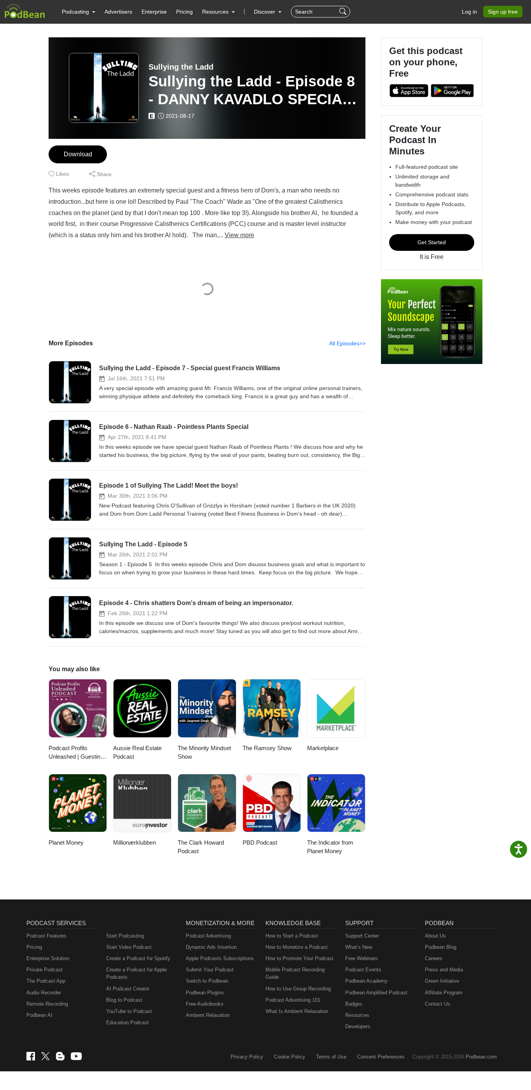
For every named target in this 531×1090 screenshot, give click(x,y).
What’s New (358, 947)
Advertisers (118, 12)
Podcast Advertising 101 (293, 1000)
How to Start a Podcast (292, 936)
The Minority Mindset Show (204, 752)
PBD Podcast (260, 842)
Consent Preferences (381, 1057)
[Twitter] (45, 1056)
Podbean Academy (366, 981)
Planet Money (66, 842)
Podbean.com (481, 1057)
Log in (469, 12)
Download (78, 154)
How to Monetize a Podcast (297, 947)
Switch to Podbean (207, 981)
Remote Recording (47, 1004)
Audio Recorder (43, 993)
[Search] (344, 11)
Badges (353, 1004)
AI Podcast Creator (127, 989)
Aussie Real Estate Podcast (137, 752)
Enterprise (154, 12)
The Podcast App (45, 981)
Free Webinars (361, 958)
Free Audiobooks (205, 1004)
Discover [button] (265, 12)
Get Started (431, 242)
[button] (78, 11)
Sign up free (503, 12)
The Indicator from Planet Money (330, 847)
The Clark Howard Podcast (201, 847)
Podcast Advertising (208, 936)
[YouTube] (76, 1056)
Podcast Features (46, 936)
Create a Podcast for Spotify (138, 958)
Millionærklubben (134, 842)
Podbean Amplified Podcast (376, 993)
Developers (357, 1026)
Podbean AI (39, 1015)
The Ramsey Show (267, 748)
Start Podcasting (125, 936)
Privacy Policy (247, 1057)
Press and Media (444, 970)
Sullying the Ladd (180, 67)
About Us (435, 936)
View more (239, 235)
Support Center (362, 936)
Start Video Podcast (129, 947)
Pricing (184, 12)
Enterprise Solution (47, 958)
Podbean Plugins (205, 993)
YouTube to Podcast (129, 1011)
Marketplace (323, 748)
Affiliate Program (444, 993)
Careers (433, 958)
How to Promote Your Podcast (300, 958)
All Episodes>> (347, 343)
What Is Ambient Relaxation (297, 1011)
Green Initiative (442, 981)
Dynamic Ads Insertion (211, 947)
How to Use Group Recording (298, 989)
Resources (357, 1015)
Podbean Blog (440, 947)
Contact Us (437, 1004)
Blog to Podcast (124, 1000)
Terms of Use (331, 1057)
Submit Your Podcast (210, 970)
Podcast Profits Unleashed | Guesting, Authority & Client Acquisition (77, 753)
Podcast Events (363, 970)
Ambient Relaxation (208, 1015)
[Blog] (60, 1056)
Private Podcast (44, 970)
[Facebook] (30, 1056)
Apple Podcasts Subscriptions (220, 958)
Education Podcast (127, 1022)
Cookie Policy (289, 1057)
